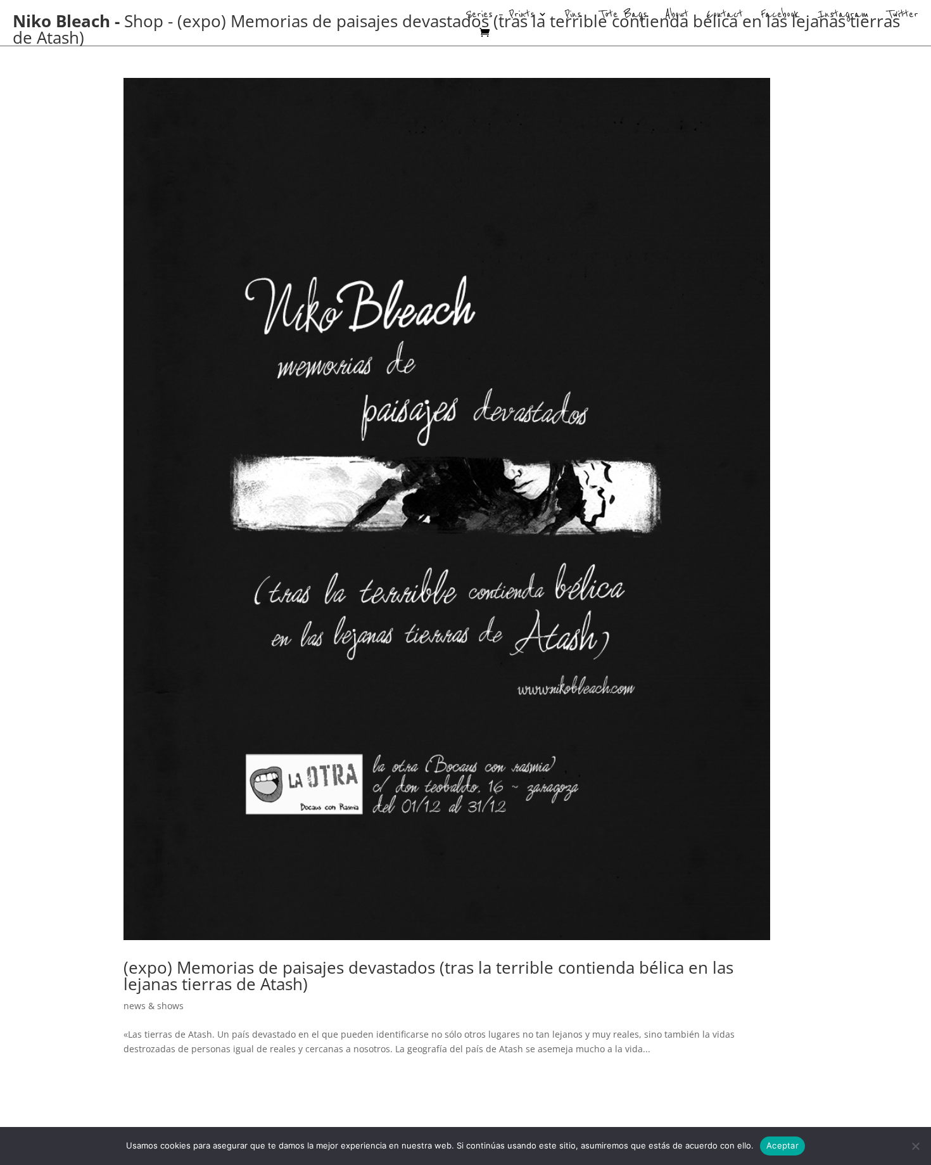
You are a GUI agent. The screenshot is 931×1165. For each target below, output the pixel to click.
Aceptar (782, 1145)
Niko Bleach (61, 21)
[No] (915, 1146)
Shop (143, 21)
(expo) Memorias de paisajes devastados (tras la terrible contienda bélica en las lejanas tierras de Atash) (428, 975)
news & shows (154, 1006)
